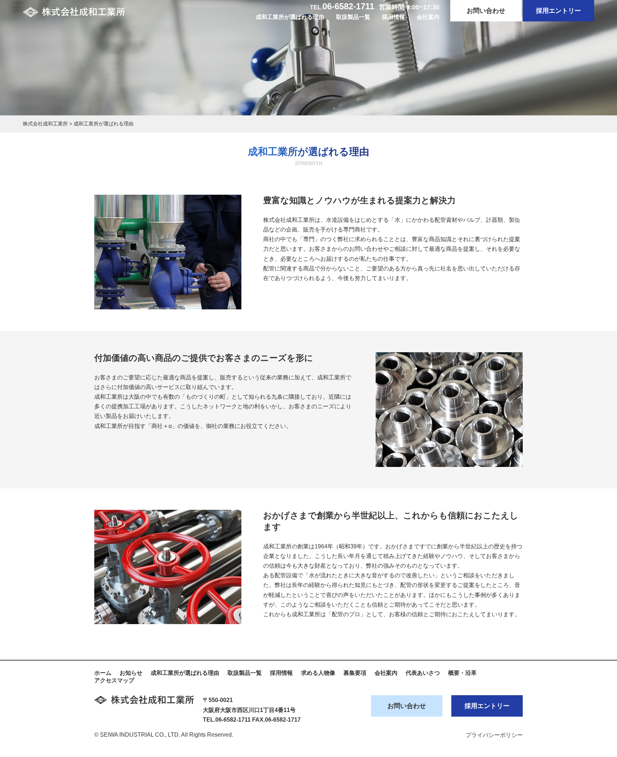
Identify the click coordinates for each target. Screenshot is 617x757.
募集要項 (354, 673)
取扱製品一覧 (353, 17)
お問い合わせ (486, 10)
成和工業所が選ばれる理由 (290, 17)
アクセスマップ (114, 680)
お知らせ (131, 673)
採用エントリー (558, 10)
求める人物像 (318, 673)
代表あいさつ (423, 673)
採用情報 (393, 17)
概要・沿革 (462, 673)
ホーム (102, 673)
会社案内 (428, 17)
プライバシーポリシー (494, 735)
